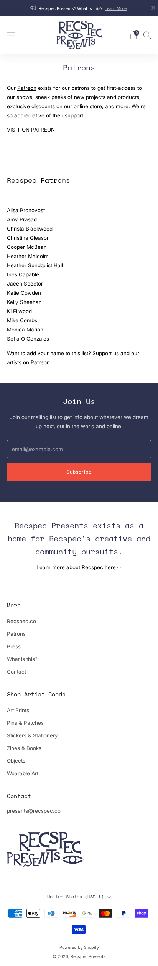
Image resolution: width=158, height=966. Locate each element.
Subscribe (79, 472)
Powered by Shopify (79, 947)
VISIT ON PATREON (31, 130)
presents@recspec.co (34, 811)
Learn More (116, 8)
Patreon (26, 88)
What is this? (22, 659)
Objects (16, 761)
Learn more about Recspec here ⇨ (79, 567)
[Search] (147, 35)
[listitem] (79, 8)
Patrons (16, 634)
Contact (16, 672)
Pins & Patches (25, 723)
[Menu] (11, 35)
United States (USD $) (75, 896)
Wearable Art (22, 773)
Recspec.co (21, 621)
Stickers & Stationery (32, 735)
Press (14, 646)
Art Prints (18, 710)
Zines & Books (24, 748)
